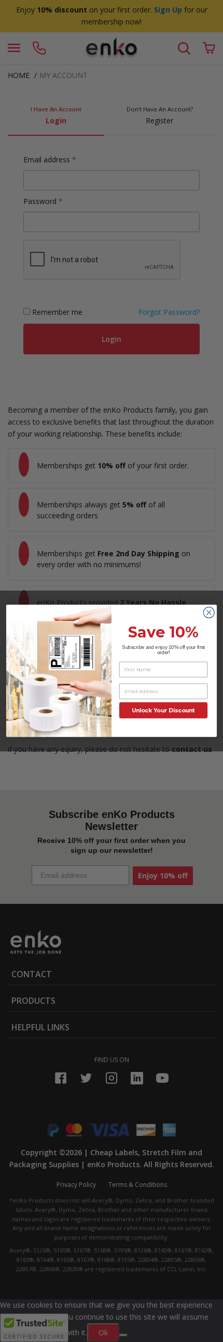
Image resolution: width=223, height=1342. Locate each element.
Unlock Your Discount (163, 710)
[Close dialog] (208, 612)
